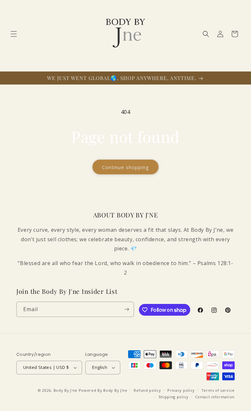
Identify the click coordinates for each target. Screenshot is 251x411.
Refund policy (147, 390)
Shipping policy (174, 396)
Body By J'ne (65, 390)
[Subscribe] (126, 309)
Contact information (215, 396)
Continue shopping (125, 167)
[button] (14, 34)
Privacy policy (181, 390)
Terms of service (218, 390)
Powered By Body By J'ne (103, 390)
